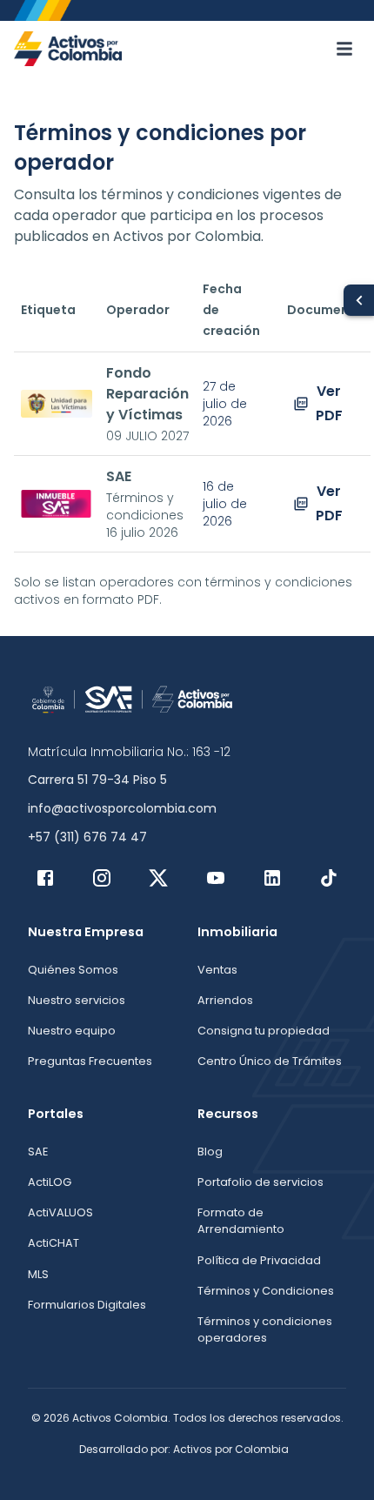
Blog (210, 1151)
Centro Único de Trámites (269, 1061)
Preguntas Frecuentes (90, 1061)
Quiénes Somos (73, 969)
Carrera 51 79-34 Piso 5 (97, 779)
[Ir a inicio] (68, 48)
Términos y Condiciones (265, 1290)
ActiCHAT (53, 1242)
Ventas (217, 969)
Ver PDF (329, 403)
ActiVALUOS (60, 1212)
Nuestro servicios (76, 1000)
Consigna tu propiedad (263, 1030)
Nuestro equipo (72, 1030)
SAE (38, 1151)
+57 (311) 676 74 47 (87, 837)
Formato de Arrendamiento (240, 1220)
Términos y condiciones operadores (264, 1329)
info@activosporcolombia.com (122, 808)
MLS (38, 1274)
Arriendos (225, 1000)
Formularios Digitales (87, 1304)
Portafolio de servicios (260, 1182)
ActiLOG (49, 1182)
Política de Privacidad (259, 1260)
